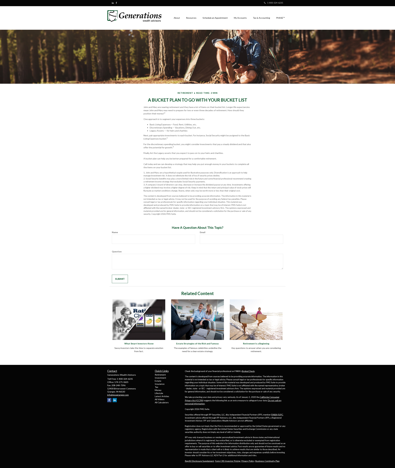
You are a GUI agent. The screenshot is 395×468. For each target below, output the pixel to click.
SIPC (280, 414)
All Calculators (162, 402)
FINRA (274, 414)
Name (115, 232)
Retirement (160, 374)
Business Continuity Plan (267, 461)
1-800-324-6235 (275, 2)
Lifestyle (159, 393)
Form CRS (220, 461)
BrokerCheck (248, 371)
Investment (160, 377)
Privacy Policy (247, 461)
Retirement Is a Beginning (256, 343)
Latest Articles (162, 396)
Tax (156, 387)
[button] (177, 17)
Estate (158, 381)
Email (202, 232)
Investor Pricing (233, 461)
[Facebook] (116, 2)
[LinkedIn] (113, 2)
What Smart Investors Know (139, 343)
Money (158, 390)
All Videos (159, 399)
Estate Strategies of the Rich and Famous (197, 343)
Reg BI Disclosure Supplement (199, 461)
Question (117, 251)
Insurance (159, 384)
